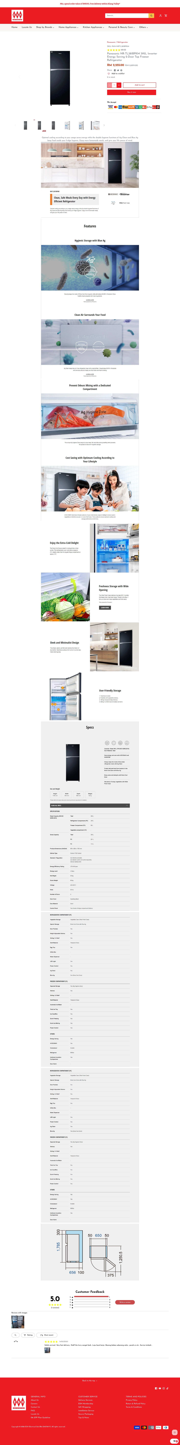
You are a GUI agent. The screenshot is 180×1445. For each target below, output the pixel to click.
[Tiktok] (167, 1388)
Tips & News (83, 1418)
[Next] (97, 77)
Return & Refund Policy (135, 1404)
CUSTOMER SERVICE (87, 1397)
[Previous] (23, 77)
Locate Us (35, 1414)
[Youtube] (160, 1388)
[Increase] (119, 85)
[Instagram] (164, 1388)
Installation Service (86, 1411)
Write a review (125, 1302)
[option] (60, 77)
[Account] (160, 15)
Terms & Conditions (134, 1407)
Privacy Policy (131, 1400)
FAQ (33, 1411)
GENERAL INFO (38, 1397)
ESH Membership (85, 1404)
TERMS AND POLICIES (136, 1397)
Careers (34, 1404)
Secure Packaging (85, 1414)
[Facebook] (156, 1388)
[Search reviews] (16, 1335)
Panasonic (111, 42)
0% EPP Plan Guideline (40, 1418)
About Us (35, 1400)
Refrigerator (122, 42)
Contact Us (35, 1407)
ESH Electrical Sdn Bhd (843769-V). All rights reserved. (45, 1427)
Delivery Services (85, 1400)
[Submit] (151, 15)
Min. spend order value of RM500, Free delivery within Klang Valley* (90, 4)
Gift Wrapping (84, 1407)
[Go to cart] (165, 15)
